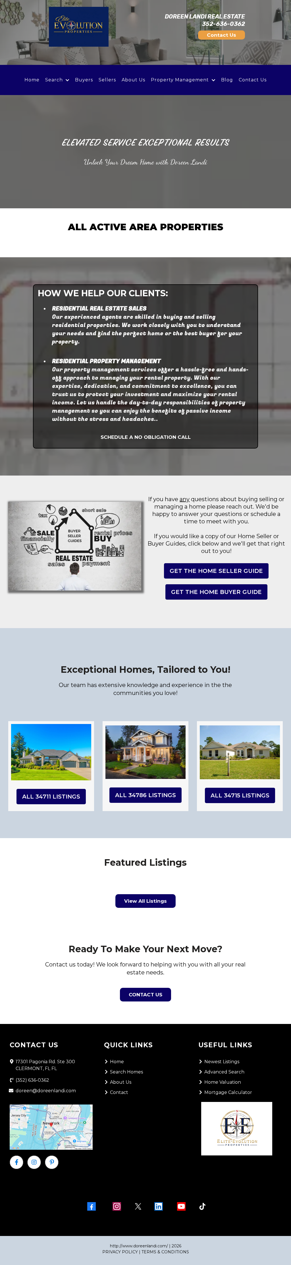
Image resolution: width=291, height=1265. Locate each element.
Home (32, 80)
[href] (51, 1127)
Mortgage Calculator (228, 1092)
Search (54, 80)
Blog (227, 80)
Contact (119, 1092)
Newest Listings (221, 1061)
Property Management (180, 80)
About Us (133, 80)
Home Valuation (222, 1082)
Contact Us (253, 80)
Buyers (84, 80)
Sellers (107, 80)
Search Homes (126, 1072)
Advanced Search (224, 1072)
